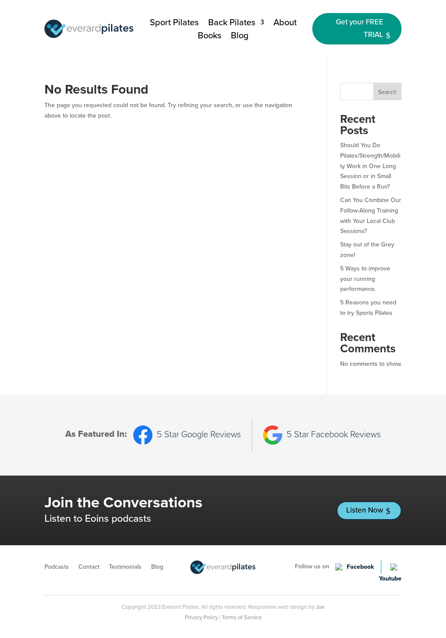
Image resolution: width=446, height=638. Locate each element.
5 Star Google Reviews (199, 434)
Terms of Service (242, 617)
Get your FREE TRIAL (359, 28)
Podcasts (56, 567)
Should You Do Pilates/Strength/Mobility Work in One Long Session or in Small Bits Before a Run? (370, 166)
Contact (88, 567)
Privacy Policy (201, 617)
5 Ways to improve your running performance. (365, 279)
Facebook (360, 566)
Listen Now (364, 510)
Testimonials (125, 567)
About (285, 24)
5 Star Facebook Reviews (334, 434)
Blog (240, 37)
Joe (320, 607)
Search (387, 92)
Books (209, 37)
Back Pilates (231, 24)
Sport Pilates (174, 24)
